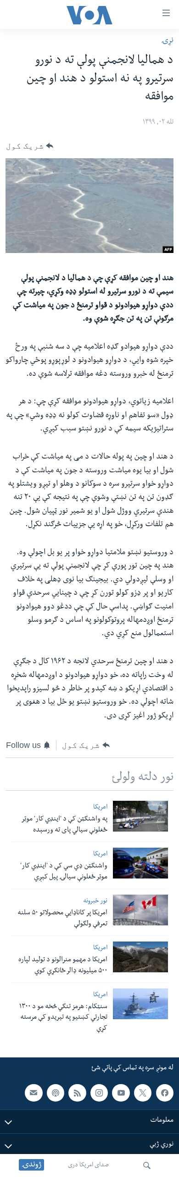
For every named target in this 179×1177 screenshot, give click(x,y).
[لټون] (147, 1165)
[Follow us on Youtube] (120, 1093)
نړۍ (167, 41)
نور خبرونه (95, 902)
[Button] (29, 146)
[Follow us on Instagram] (99, 1093)
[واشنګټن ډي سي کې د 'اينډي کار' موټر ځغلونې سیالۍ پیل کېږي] (140, 863)
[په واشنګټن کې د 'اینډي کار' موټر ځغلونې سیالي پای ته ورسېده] (140, 816)
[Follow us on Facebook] (164, 1093)
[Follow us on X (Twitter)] (142, 1093)
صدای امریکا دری (88, 1165)
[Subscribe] (33, 1093)
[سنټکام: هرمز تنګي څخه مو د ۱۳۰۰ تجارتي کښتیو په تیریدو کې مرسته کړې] (140, 1003)
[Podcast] (55, 1093)
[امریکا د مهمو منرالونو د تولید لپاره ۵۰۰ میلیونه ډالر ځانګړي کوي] (140, 957)
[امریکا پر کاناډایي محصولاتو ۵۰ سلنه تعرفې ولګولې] (140, 910)
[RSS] (77, 1093)
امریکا (100, 808)
